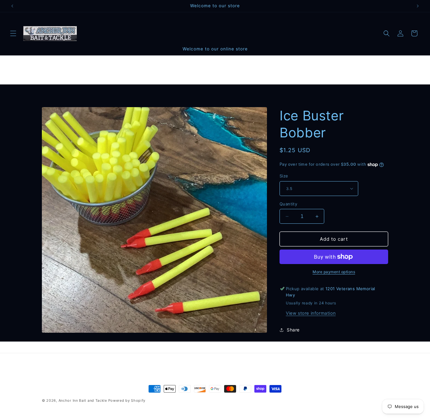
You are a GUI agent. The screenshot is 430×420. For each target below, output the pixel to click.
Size (284, 175)
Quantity (288, 203)
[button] (13, 33)
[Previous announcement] (12, 6)
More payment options (334, 271)
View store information (311, 313)
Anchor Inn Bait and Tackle (83, 400)
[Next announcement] (418, 6)
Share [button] (293, 329)
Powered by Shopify (127, 400)
